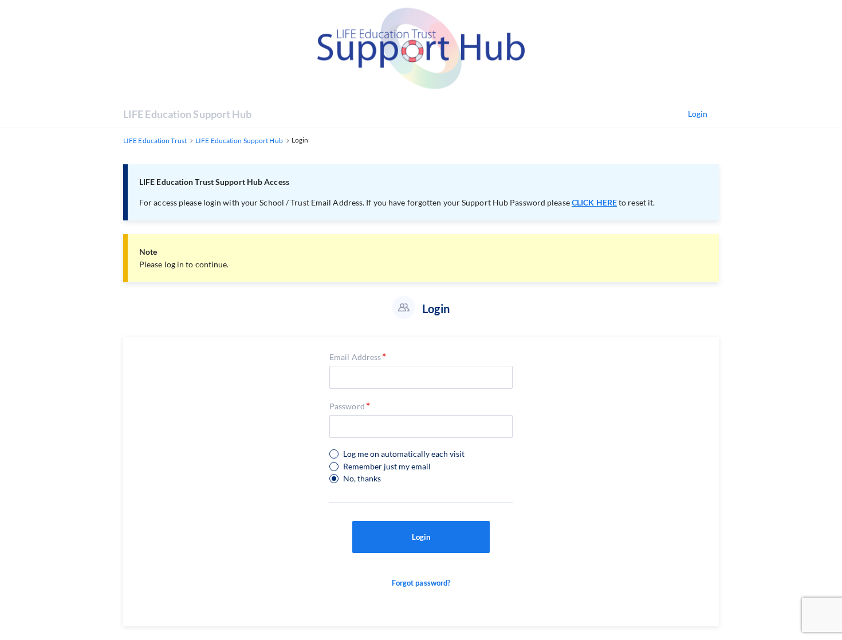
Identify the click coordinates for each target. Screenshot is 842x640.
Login (698, 113)
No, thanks (362, 478)
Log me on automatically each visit (404, 454)
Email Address (355, 357)
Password (347, 406)
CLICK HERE (594, 202)
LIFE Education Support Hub (187, 114)
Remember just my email (387, 466)
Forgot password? (421, 582)
